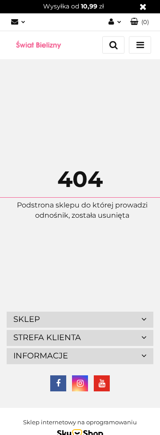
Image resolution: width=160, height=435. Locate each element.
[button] (139, 22)
